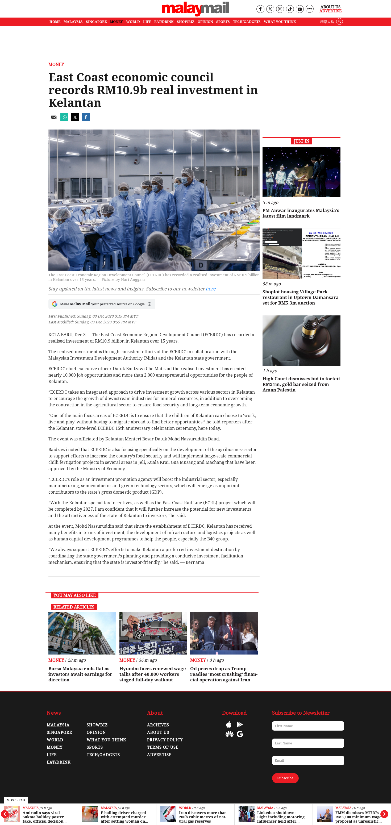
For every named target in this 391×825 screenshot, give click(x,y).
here (210, 288)
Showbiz (97, 725)
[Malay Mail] (195, 15)
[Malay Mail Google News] (240, 737)
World (185, 808)
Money (56, 64)
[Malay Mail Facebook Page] (260, 9)
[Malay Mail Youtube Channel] (299, 9)
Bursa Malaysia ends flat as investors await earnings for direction (80, 674)
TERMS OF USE (162, 747)
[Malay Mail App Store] (229, 728)
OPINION (205, 22)
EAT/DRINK (164, 22)
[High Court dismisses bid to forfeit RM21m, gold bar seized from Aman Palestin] (301, 340)
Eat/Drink (59, 762)
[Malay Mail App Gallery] (230, 737)
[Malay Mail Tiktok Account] (290, 9)
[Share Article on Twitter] (75, 119)
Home (54, 22)
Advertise (330, 11)
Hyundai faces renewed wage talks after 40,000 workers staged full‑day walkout (152, 674)
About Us (330, 7)
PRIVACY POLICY (165, 740)
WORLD (133, 22)
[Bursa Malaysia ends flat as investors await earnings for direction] (82, 633)
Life (52, 754)
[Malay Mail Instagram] (280, 9)
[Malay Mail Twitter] (270, 9)
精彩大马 (327, 22)
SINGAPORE (96, 22)
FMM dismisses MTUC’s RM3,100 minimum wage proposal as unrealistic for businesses (358, 817)
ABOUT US (158, 732)
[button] (149, 304)
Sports (95, 747)
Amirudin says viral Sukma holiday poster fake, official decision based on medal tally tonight (43, 817)
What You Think (280, 22)
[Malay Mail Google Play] (240, 728)
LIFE (147, 22)
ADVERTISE (159, 754)
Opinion (96, 732)
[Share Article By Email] (54, 119)
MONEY (116, 22)
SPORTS (223, 22)
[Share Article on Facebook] (86, 119)
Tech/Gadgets (103, 754)
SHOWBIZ (185, 22)
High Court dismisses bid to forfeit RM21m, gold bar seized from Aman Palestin (301, 384)
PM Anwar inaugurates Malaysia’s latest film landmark (301, 213)
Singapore (59, 732)
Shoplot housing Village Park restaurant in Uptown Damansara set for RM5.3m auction (301, 297)
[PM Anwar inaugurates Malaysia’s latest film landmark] (301, 172)
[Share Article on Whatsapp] (64, 119)
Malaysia (31, 808)
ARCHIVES (158, 725)
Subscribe (285, 778)
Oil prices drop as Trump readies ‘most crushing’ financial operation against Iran (223, 674)
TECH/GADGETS (247, 22)
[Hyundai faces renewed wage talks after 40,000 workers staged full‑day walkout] (153, 633)
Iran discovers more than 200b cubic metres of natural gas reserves (203, 817)
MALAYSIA (73, 22)
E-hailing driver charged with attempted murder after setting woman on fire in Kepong (123, 817)
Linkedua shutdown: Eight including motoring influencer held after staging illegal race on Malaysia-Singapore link (281, 817)
